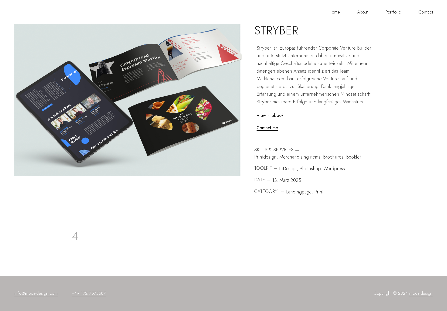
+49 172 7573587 (89, 293)
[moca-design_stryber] (128, 100)
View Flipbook (270, 115)
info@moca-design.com (36, 293)
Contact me (267, 127)
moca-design (421, 293)
